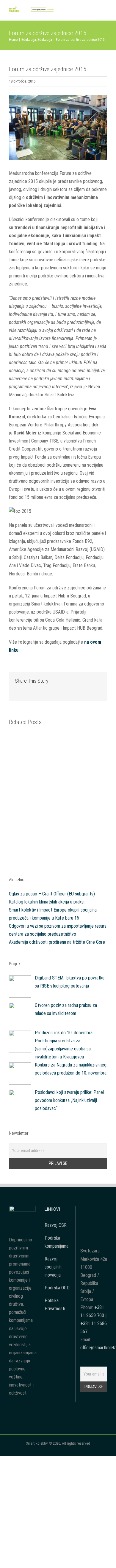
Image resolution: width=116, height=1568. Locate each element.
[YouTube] (93, 1210)
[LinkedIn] (93, 1220)
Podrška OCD (57, 1288)
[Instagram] (102, 1210)
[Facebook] (85, 1210)
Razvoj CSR (56, 1225)
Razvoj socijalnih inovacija (53, 1267)
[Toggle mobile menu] (104, 11)
